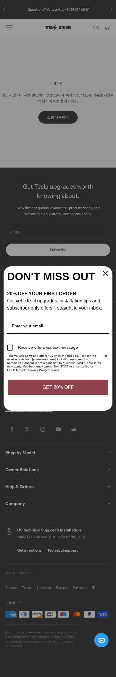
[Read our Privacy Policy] (105, 356)
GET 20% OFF (58, 387)
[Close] (105, 273)
